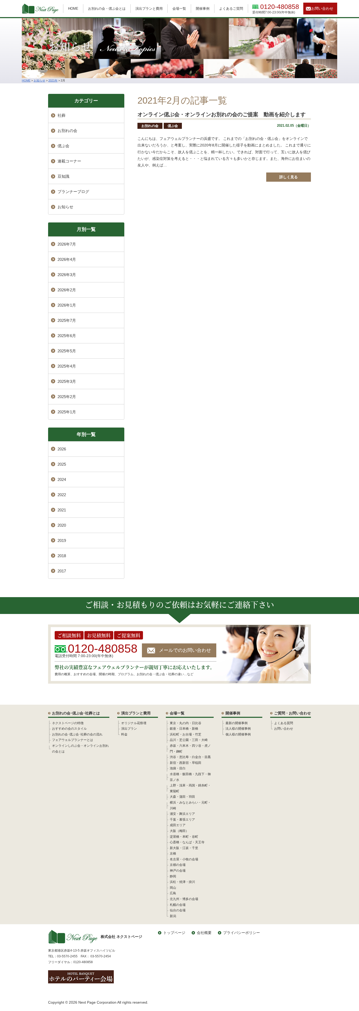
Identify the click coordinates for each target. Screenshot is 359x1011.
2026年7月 (67, 244)
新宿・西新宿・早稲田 (185, 763)
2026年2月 (67, 290)
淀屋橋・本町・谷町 (184, 837)
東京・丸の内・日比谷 (185, 723)
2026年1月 (67, 305)
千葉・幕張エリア (182, 819)
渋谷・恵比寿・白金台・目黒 (190, 757)
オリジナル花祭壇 (133, 723)
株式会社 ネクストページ (121, 936)
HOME (73, 9)
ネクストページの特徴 (68, 723)
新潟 (173, 916)
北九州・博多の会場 (184, 899)
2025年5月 (67, 351)
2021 (62, 510)
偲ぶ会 (173, 126)
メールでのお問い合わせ (185, 650)
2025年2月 (67, 396)
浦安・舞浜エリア (182, 814)
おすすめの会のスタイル (69, 728)
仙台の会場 (178, 910)
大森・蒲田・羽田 (182, 797)
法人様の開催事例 (238, 728)
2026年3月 (67, 274)
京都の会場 (178, 865)
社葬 (61, 115)
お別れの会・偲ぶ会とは (107, 9)
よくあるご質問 (231, 9)
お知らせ (65, 207)
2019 (62, 540)
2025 (62, 464)
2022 (62, 494)
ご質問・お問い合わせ (292, 713)
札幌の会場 (178, 905)
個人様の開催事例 (238, 734)
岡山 (173, 888)
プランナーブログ (73, 191)
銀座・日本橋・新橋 (184, 728)
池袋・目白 (178, 768)
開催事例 (202, 9)
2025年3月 (67, 381)
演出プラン (129, 728)
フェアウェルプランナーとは (72, 740)
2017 (62, 571)
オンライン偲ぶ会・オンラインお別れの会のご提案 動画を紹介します (221, 114)
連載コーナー (69, 161)
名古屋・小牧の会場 (184, 859)
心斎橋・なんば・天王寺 (187, 842)
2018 (62, 555)
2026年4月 (67, 259)
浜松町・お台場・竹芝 (185, 734)
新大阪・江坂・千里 (184, 848)
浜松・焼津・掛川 (182, 882)
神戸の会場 (178, 870)
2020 (62, 525)
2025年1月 (67, 412)
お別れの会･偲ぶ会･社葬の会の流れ (77, 734)
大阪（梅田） (179, 831)
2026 (62, 449)
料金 (124, 734)
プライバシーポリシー (241, 933)
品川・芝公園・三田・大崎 (189, 740)
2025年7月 (67, 320)
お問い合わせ (322, 8)
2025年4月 (67, 366)
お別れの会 (149, 126)
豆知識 (63, 176)
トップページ (174, 933)
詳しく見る (288, 177)
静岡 (173, 876)
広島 (173, 893)
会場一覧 (179, 9)
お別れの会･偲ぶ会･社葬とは (76, 713)
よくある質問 (283, 723)
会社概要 (204, 933)
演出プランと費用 (149, 9)
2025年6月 (67, 335)
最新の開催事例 (236, 723)
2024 (62, 479)
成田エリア (178, 825)
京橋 (173, 853)
